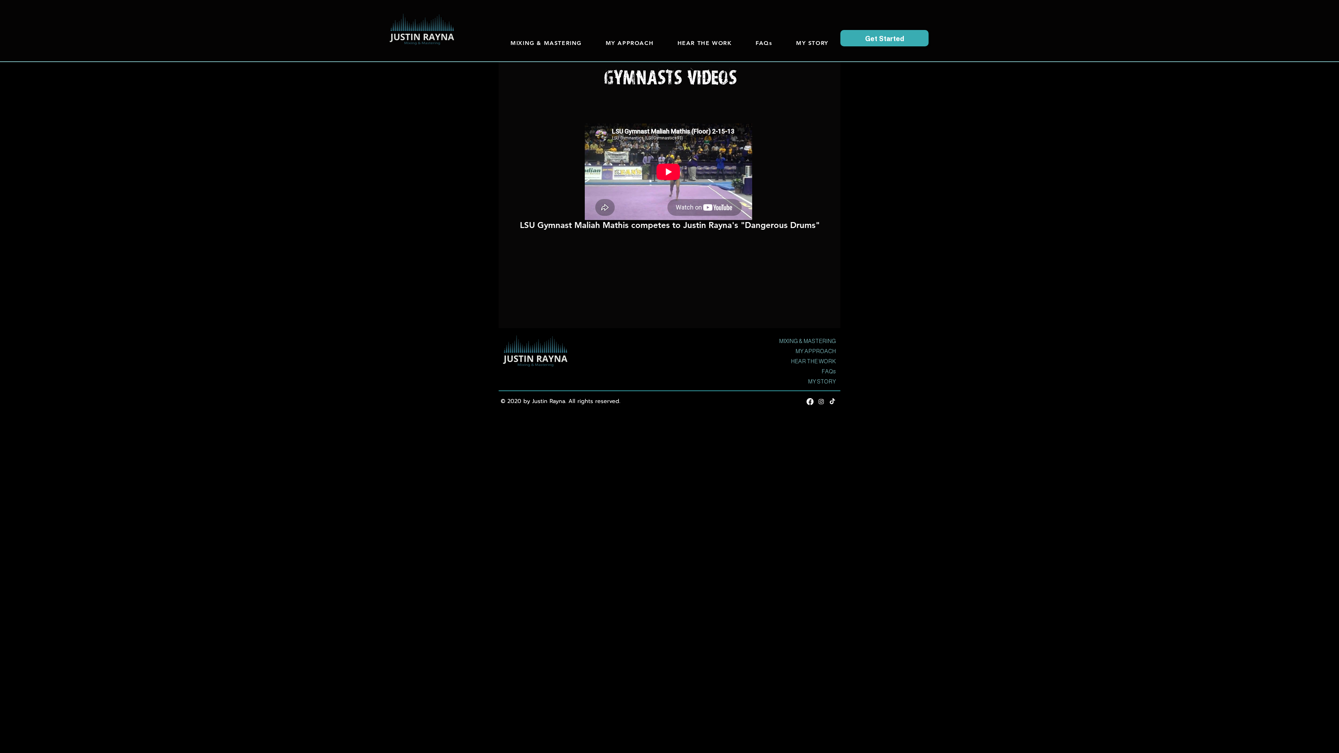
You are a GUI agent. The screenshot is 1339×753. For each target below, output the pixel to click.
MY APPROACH (815, 351)
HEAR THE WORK (813, 361)
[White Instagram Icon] (821, 401)
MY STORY (822, 382)
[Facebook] (810, 401)
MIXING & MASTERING (807, 341)
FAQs (829, 371)
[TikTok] (832, 401)
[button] (884, 38)
